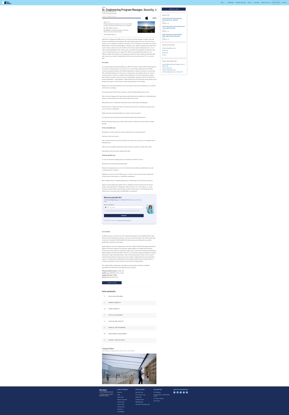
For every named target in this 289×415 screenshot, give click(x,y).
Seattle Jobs (138, 397)
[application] (129, 369)
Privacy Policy (128, 220)
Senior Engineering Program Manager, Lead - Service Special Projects (173, 27)
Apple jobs (165, 52)
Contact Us (120, 409)
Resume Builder (241, 2)
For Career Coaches (159, 398)
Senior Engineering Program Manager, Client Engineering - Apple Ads (172, 19)
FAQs (118, 394)
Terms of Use (120, 404)
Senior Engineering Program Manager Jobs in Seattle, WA (173, 65)
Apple (103, 7)
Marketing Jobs (139, 402)
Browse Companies (122, 399)
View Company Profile (109, 34)
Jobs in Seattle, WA (167, 68)
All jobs (164, 55)
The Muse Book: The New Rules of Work (162, 395)
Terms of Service (120, 220)
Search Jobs (120, 397)
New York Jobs (139, 392)
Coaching (256, 2)
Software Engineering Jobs (169, 70)
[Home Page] (7, 3)
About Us (119, 392)
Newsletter (265, 2)
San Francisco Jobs (140, 394)
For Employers (157, 392)
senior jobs (165, 50)
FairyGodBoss (120, 411)
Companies (230, 2)
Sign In (284, 2)
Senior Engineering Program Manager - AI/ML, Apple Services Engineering (172, 35)
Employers (276, 2)
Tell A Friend (157, 401)
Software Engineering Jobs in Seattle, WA (172, 71)
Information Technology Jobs (142, 404)
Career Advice (120, 402)
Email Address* (109, 205)
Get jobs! (123, 215)
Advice (249, 2)
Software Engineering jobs (169, 48)
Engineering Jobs (139, 399)
